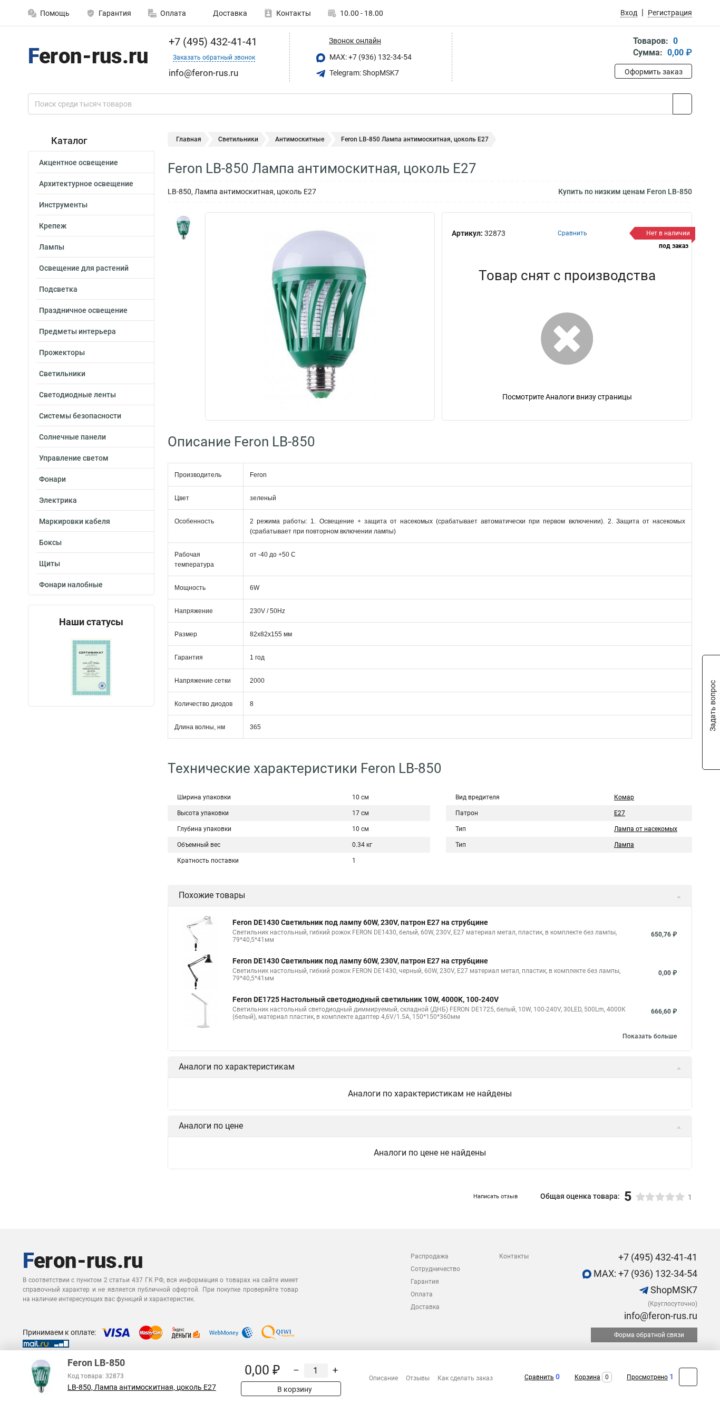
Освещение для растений (84, 268)
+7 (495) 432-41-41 (211, 41)
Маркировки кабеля (74, 521)
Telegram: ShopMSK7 (363, 73)
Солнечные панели (72, 437)
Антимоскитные (299, 139)
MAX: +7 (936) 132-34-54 (370, 57)
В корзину (294, 1389)
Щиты (49, 563)
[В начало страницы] (688, 1377)
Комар (624, 797)
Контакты (293, 13)
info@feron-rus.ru (659, 1315)
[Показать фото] (183, 228)
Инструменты (63, 205)
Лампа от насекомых (645, 829)
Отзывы (418, 1378)
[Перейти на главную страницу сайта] (87, 57)
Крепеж (52, 226)
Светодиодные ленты (77, 394)
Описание (383, 1378)
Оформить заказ (654, 72)
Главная (188, 139)
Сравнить (539, 1377)
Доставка (229, 13)
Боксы (50, 542)
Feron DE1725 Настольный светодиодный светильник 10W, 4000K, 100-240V (365, 999)
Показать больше (649, 1036)
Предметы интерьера (77, 331)
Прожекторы (62, 352)
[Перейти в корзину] (622, 48)
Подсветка (58, 289)
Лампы (51, 247)
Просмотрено (647, 1377)
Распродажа (430, 1256)
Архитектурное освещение (86, 183)
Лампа (624, 844)
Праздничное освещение (83, 310)
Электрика (58, 500)
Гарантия (115, 13)
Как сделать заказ (465, 1378)
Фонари (52, 479)
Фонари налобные (71, 584)
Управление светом (74, 458)
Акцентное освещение (78, 162)
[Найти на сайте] (682, 103)
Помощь (55, 13)
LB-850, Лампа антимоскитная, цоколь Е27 (141, 1387)
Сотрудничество (435, 1269)
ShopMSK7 (672, 1289)
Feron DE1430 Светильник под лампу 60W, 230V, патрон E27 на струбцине (360, 922)
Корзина (587, 1377)
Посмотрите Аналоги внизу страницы (567, 397)
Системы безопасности (80, 416)
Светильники (62, 373)
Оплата (173, 13)
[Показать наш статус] (91, 667)
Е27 (619, 813)
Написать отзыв (495, 1196)
